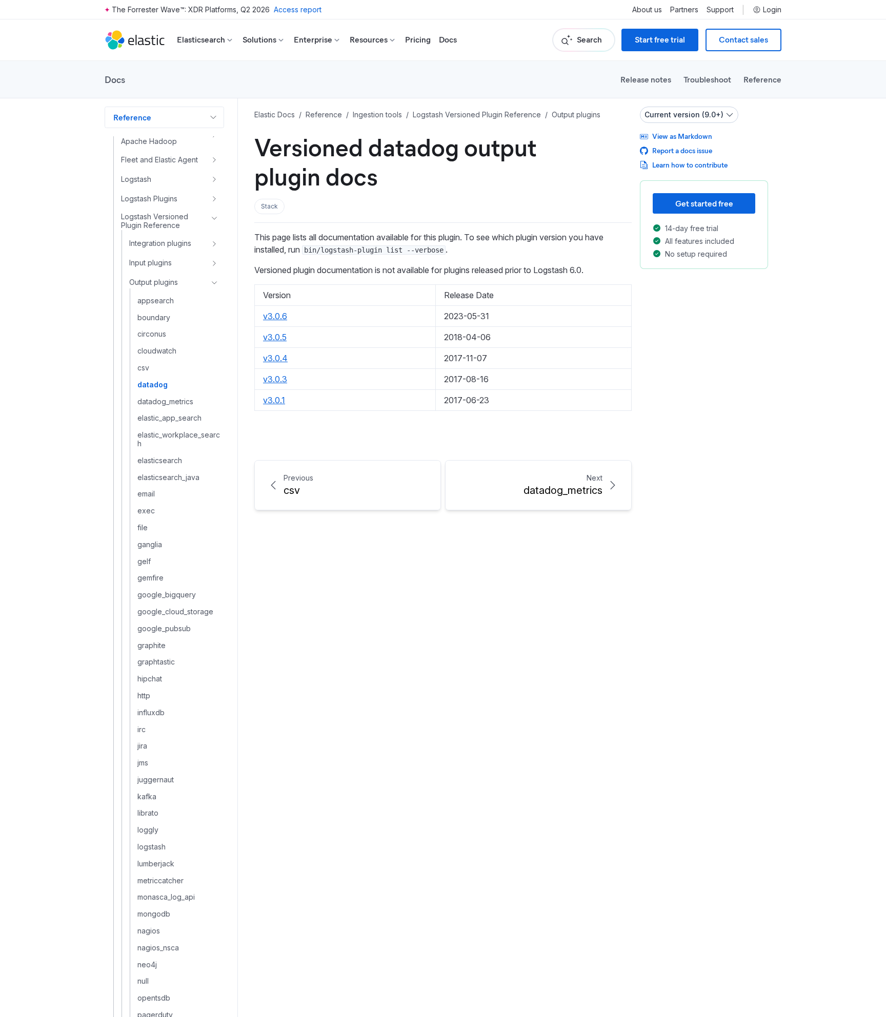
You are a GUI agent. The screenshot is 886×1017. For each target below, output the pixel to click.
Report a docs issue (682, 150)
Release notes (645, 79)
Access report (297, 9)
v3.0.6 (275, 316)
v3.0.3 (275, 379)
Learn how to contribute (690, 165)
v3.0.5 (275, 337)
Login (772, 10)
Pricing (418, 40)
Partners (684, 9)
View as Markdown (682, 136)
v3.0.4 (275, 358)
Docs (448, 40)
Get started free (704, 203)
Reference (762, 79)
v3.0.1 (274, 400)
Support (720, 9)
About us (647, 9)
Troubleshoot (707, 79)
